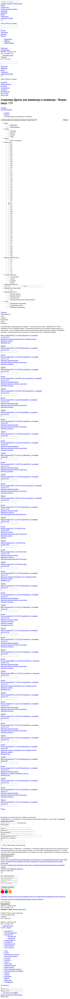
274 (11, 242)
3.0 (11, 269)
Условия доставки (6, 3)
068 (11, 161)
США (12, 136)
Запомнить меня (8, 993)
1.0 (11, 259)
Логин (3, 989)
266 (11, 154)
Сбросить (4, 312)
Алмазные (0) (8, 931)
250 (11, 231)
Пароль (3, 834)
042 (11, 159)
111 (11, 169)
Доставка (3, 108)
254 (11, 233)
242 (11, 219)
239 (11, 217)
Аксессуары (4, 95)
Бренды (3, 36)
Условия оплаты (17, 3)
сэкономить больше (7, 18)
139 (11, 179)
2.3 (11, 263)
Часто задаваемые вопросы (37, 865)
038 (11, 156)
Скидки (3, 30)
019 (11, 152)
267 (11, 240)
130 (11, 175)
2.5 (11, 267)
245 (11, 225)
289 (11, 248)
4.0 (11, 271)
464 (11, 252)
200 (11, 213)
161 (11, 192)
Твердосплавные (6, 84)
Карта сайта (63, 859)
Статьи (11, 859)
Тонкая (12, 279)
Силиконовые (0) (9, 940)
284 (11, 246)
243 (11, 221)
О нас (6, 859)
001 (11, 144)
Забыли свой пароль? (7, 995)
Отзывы (3, 867)
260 (11, 236)
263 (11, 238)
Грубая (12, 282)
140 (11, 181)
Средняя (12, 280)
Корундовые (4, 93)
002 (11, 146)
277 (11, 244)
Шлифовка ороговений (17, 307)
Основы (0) (11, 938)
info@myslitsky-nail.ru (19, 909)
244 (11, 223)
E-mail (3, 828)
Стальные (4, 90)
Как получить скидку (35, 859)
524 (11, 254)
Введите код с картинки (9, 838)
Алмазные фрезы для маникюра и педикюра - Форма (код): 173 (19, 120)
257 (11, 234)
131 (11, 177)
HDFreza (7, 41)
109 (11, 165)
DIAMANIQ (8, 39)
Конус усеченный (15, 140)
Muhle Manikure (15, 127)
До (24, 286)
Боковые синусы (15, 296)
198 (11, 256)
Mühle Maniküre (9, 43)
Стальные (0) (8, 942)
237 (11, 215)
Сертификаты (5, 50)
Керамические (5, 91)
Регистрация (18, 995)
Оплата (57, 859)
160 (11, 190)
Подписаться (22, 823)
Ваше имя (4, 830)
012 (11, 150)
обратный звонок (7, 55)
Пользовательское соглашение (55, 865)
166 (11, 196)
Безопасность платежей (21, 859)
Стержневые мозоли (16, 305)
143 (11, 186)
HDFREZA (13, 125)
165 (11, 194)
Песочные (4, 86)
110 (11, 167)
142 (11, 184)
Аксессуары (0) (9, 947)
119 (11, 173)
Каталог (3, 861)
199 (11, 209)
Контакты (4, 34)
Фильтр (65, 120)
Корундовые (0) (9, 945)
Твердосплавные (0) (10, 933)
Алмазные (4, 82)
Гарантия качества (6, 109)
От (5, 286)
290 (11, 250)
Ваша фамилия (6, 832)
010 (11, 148)
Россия (12, 135)
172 (11, 202)
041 (11, 157)
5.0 (11, 273)
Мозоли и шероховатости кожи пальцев (22, 299)
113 (11, 171)
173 (11, 204)
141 (11, 182)
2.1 (11, 265)
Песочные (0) (8, 934)
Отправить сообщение (7, 887)
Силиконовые (5, 88)
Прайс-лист (4, 48)
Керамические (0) (9, 944)
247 (11, 227)
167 (11, 198)
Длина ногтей (14, 297)
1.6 (11, 261)
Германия (13, 131)
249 (11, 229)
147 (11, 188)
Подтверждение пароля (8, 836)
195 (11, 206)
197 (11, 207)
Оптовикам (4, 32)
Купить (3, 346)
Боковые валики (15, 294)
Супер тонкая (14, 277)
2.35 (11, 290)
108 (11, 163)
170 (11, 200)
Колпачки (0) (12, 936)
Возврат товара (24, 865)
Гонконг (12, 133)
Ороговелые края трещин (18, 303)
